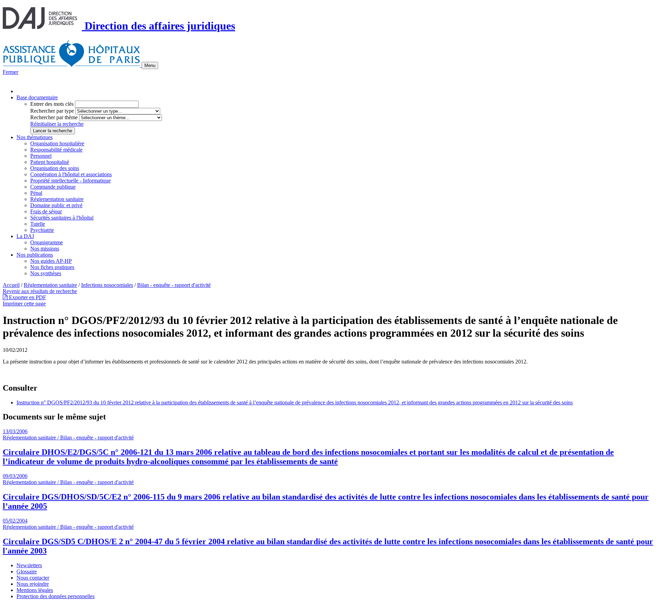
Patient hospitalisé (49, 162)
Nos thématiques (34, 137)
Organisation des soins (54, 168)
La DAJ (25, 236)
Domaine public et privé (56, 205)
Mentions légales (34, 590)
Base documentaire (37, 97)
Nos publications (34, 255)
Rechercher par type (52, 111)
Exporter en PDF (27, 297)
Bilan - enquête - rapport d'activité (174, 285)
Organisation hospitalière (57, 143)
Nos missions (44, 248)
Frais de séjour (46, 211)
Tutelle (37, 224)
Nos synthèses (45, 273)
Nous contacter (32, 578)
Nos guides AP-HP (51, 261)
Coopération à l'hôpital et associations (71, 174)
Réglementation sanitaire (57, 199)
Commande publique (53, 187)
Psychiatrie (42, 230)
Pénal (36, 193)
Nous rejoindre (32, 584)
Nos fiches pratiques (52, 267)
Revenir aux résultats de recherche (40, 291)
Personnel (41, 156)
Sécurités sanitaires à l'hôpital (62, 218)
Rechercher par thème (54, 117)
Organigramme (46, 242)
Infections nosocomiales (107, 285)
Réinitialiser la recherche (57, 124)
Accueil (11, 285)
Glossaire (26, 571)
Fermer (10, 72)
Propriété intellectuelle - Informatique (70, 180)
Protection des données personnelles (55, 596)
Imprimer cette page (24, 303)
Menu (149, 65)
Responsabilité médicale (56, 150)
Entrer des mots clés (52, 104)
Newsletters (29, 565)
